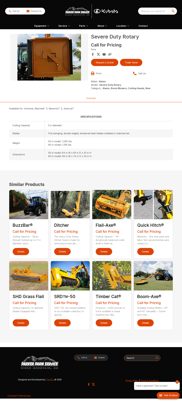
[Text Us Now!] (168, 395)
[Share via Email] (104, 54)
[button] (14, 11)
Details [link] (20, 251)
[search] (173, 11)
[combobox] (157, 11)
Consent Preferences (19, 395)
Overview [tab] (91, 98)
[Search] (157, 357)
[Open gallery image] (49, 57)
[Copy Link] (109, 54)
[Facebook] (88, 384)
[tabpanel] (49, 58)
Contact (143, 25)
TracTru (49, 379)
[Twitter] (93, 384)
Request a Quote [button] (105, 62)
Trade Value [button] (131, 62)
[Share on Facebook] (92, 54)
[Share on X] (98, 54)
